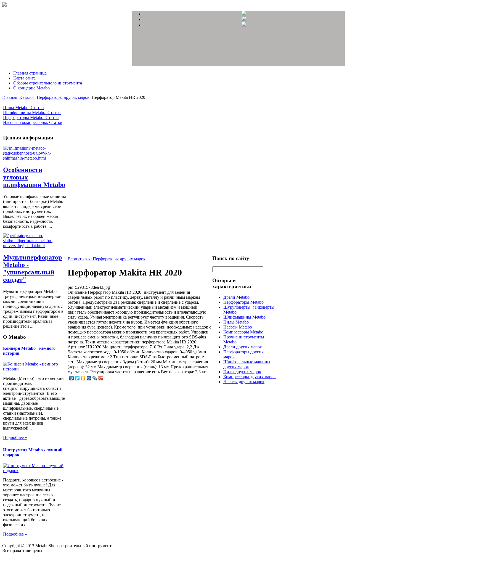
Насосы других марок (243, 381)
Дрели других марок (242, 347)
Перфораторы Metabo (243, 302)
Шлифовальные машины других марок (246, 364)
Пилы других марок (242, 371)
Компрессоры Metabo (243, 332)
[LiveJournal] (95, 378)
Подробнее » (15, 437)
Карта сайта (24, 78)
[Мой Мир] (89, 378)
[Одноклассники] (83, 378)
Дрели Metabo (236, 297)
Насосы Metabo (237, 327)
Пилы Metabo (236, 322)
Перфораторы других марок (63, 97)
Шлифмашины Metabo (244, 317)
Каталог (27, 97)
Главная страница (30, 73)
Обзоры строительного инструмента (47, 83)
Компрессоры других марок (249, 376)
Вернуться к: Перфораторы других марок (106, 258)
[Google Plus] (101, 378)
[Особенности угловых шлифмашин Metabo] (35, 158)
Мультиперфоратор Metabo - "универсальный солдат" (32, 268)
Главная (9, 97)
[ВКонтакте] (72, 378)
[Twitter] (77, 378)
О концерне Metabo (31, 88)
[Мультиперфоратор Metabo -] (35, 245)
